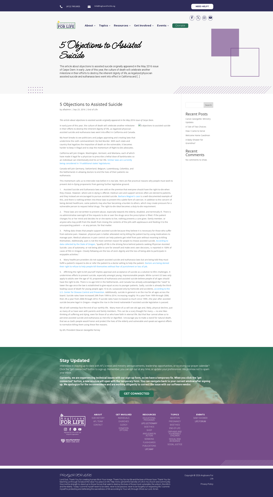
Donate (180, 25)
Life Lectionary (149, 423)
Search (208, 105)
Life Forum (200, 421)
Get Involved (142, 26)
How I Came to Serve (195, 131)
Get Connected (136, 393)
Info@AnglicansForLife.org (104, 6)
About (89, 26)
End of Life (93, 109)
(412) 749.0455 (73, 6)
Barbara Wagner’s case (129, 196)
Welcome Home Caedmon (198, 135)
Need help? (202, 6)
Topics (103, 26)
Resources (121, 26)
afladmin (67, 109)
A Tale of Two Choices (196, 126)
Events (161, 26)
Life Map (149, 449)
